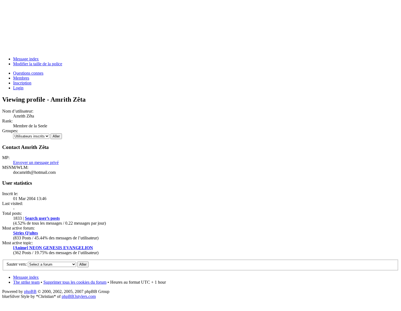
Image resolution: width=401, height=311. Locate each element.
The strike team (26, 282)
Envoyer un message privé (36, 162)
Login (18, 88)
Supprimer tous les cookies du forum (74, 282)
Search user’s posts (42, 218)
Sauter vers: (17, 264)
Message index (26, 59)
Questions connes (28, 73)
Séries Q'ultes (25, 233)
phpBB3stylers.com (79, 296)
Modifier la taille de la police (37, 63)
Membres (21, 78)
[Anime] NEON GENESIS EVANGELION (53, 247)
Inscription (22, 83)
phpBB (30, 291)
